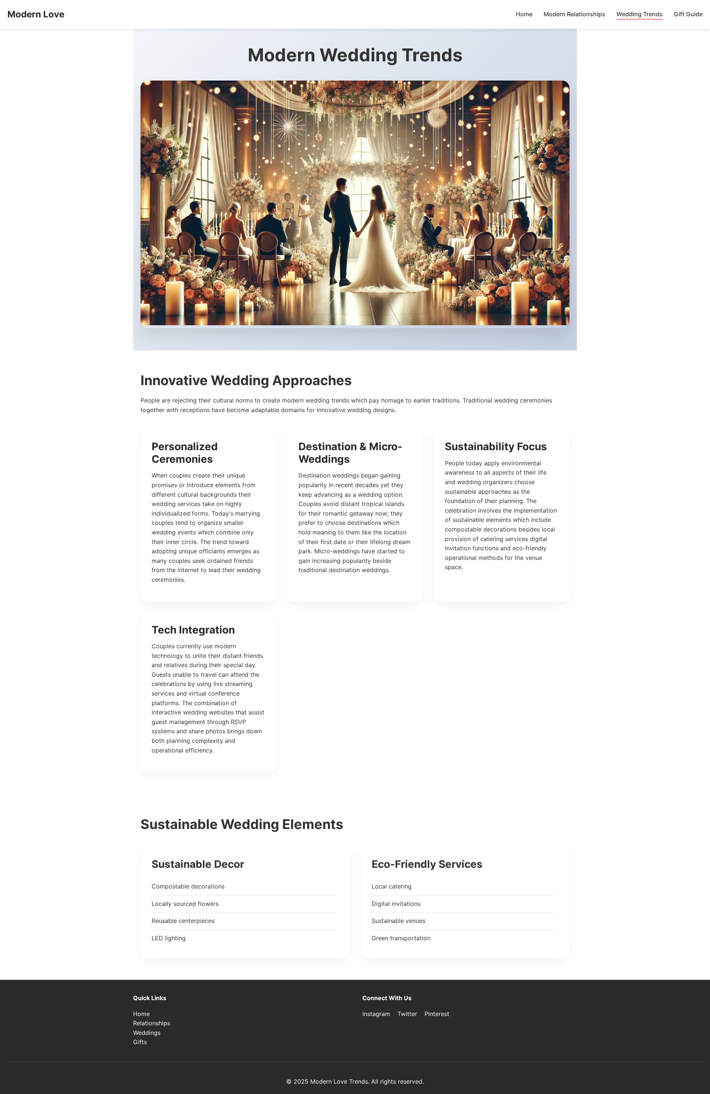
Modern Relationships (574, 14)
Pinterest (437, 1013)
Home (524, 14)
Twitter (407, 1013)
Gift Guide (688, 14)
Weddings (146, 1032)
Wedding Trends (639, 14)
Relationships (151, 1023)
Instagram (376, 1013)
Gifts (140, 1042)
